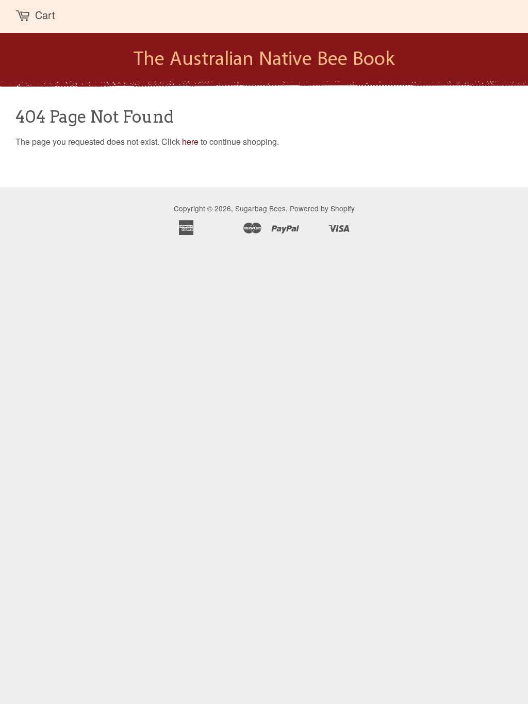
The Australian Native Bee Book (264, 60)
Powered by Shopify (322, 208)
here (190, 141)
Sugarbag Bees (260, 208)
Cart (45, 15)
